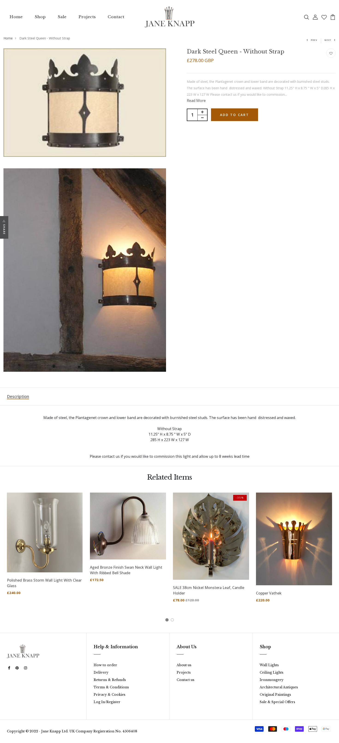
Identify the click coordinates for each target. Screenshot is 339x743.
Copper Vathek (269, 593)
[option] (44, 547)
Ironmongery (271, 680)
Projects (87, 17)
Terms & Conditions (111, 687)
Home (16, 17)
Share (4, 229)
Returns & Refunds (110, 680)
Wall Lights (269, 665)
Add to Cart (234, 115)
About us (184, 665)
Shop (40, 17)
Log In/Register (107, 702)
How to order (105, 665)
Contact (116, 17)
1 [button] (168, 620)
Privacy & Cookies (109, 694)
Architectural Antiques (279, 687)
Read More (196, 100)
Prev (314, 40)
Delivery (101, 672)
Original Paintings (275, 694)
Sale (62, 17)
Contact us (185, 680)
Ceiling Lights (271, 672)
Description (18, 396)
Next (327, 40)
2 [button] (173, 620)
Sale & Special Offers (277, 702)
